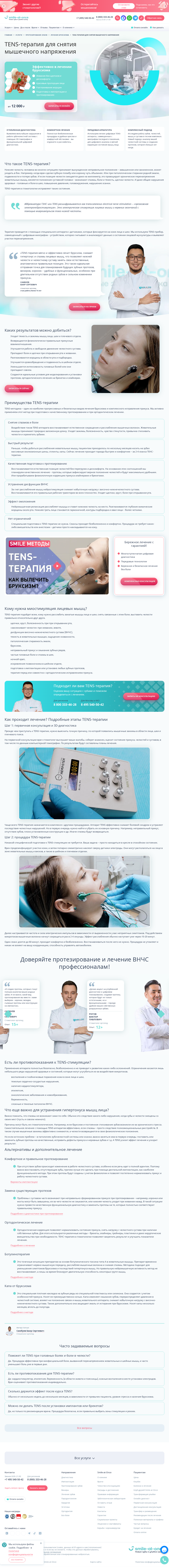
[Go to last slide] (4, 6)
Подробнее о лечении (23, 1245)
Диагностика (67, 1477)
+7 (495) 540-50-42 (85, 18)
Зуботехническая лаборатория (111, 1498)
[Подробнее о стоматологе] (9, 1331)
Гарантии (101, 1515)
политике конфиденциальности (21, 1552)
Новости (101, 1507)
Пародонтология (68, 1498)
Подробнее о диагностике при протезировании (37, 1213)
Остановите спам (124, 6)
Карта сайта (95, 1562)
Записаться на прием (84, 306)
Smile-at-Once (104, 1472)
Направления (68, 1472)
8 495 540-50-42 (92, 704)
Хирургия (65, 1503)
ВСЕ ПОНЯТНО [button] (17, 1560)
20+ (31, 1516)
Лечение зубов (68, 1494)
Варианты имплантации (24, 1181)
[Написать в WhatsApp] (129, 18)
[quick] (164, 1562)
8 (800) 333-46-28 (104, 17)
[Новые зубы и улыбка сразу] (16, 18)
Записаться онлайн (59, 106)
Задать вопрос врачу (14, 1488)
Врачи (100, 1481)
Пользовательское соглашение (47, 1552)
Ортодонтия (66, 1511)
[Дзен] (23, 1533)
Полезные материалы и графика (148, 1519)
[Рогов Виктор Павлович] (70, 1014)
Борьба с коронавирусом (108, 1528)
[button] (3, 139)
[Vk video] (7, 1533)
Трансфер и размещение (145, 1511)
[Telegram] (29, 1533)
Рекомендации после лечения (147, 1515)
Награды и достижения (108, 1490)
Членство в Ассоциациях (108, 1486)
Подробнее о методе (22, 1277)
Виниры (65, 1490)
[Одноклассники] (40, 1533)
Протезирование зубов (71, 1486)
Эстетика (65, 1507)
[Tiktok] (34, 1533)
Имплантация (67, 1481)
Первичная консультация (145, 1503)
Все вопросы (84, 1428)
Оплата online (140, 1532)
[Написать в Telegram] (135, 18)
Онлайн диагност (141, 1498)
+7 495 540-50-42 (14, 1479)
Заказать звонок (37, 1488)
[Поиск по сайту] (117, 18)
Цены (136, 1477)
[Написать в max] (123, 18)
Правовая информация (108, 1494)
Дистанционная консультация (147, 1507)
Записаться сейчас (19, 388)
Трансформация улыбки (145, 1494)
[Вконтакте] (12, 1533)
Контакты (101, 1511)
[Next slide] (165, 6)
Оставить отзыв (104, 1503)
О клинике (102, 1477)
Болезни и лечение (142, 1486)
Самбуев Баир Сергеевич (30, 1330)
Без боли (65, 1515)
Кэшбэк (137, 1481)
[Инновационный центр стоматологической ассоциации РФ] (7, 1516)
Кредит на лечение (142, 1528)
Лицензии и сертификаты (109, 1524)
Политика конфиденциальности (149, 1562)
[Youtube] (18, 1533)
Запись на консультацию (141, 696)
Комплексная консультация (140, 581)
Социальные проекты (107, 1519)
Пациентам (139, 1472)
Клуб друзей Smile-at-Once (146, 1490)
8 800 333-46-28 (65, 704)
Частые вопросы (141, 1524)
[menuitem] (9, 27)
